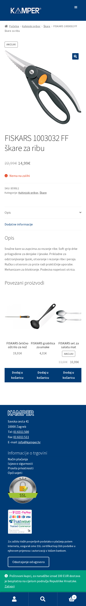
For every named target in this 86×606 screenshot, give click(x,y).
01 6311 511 (21, 437)
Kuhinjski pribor (31, 26)
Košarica (66, 596)
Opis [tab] (8, 212)
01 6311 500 (21, 432)
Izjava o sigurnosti (20, 463)
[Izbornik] (76, 7)
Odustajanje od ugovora (28, 562)
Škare (46, 26)
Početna (14, 26)
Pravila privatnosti (20, 468)
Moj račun (14, 599)
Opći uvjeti (15, 473)
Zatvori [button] (10, 586)
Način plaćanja (18, 459)
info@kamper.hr (29, 442)
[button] (75, 56)
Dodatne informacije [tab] (19, 224)
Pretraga (43, 599)
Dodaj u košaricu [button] (17, 375)
